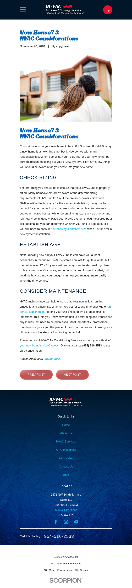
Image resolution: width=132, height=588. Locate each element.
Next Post (72, 374)
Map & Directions (66, 510)
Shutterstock (52, 358)
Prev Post (36, 374)
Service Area (66, 458)
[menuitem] (49, 570)
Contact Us (66, 466)
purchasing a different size (69, 229)
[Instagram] (66, 522)
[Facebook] (56, 522)
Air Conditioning (66, 449)
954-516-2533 (59, 536)
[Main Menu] (23, 10)
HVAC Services (66, 441)
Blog (66, 474)
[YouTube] (76, 522)
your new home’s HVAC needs (39, 345)
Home (66, 425)
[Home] (65, 10)
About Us (66, 433)
